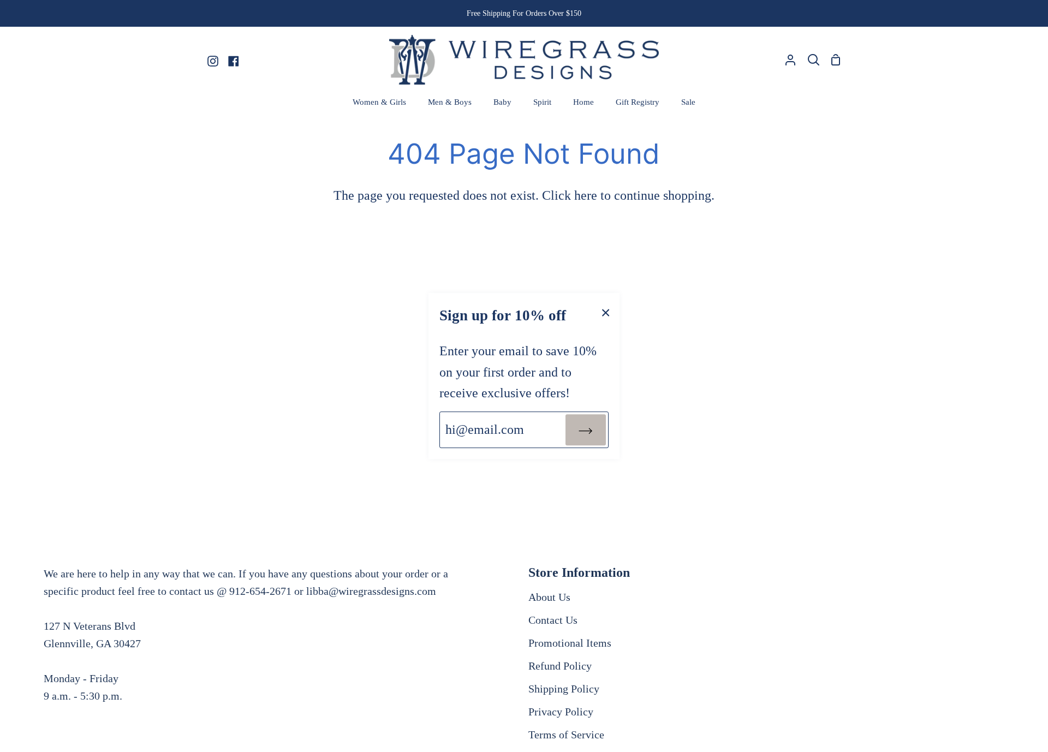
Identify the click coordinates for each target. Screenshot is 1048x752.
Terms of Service (566, 735)
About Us (549, 597)
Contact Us (552, 620)
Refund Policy (560, 666)
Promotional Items (569, 643)
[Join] (585, 429)
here (585, 195)
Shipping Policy (563, 689)
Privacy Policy (560, 712)
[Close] (606, 311)
